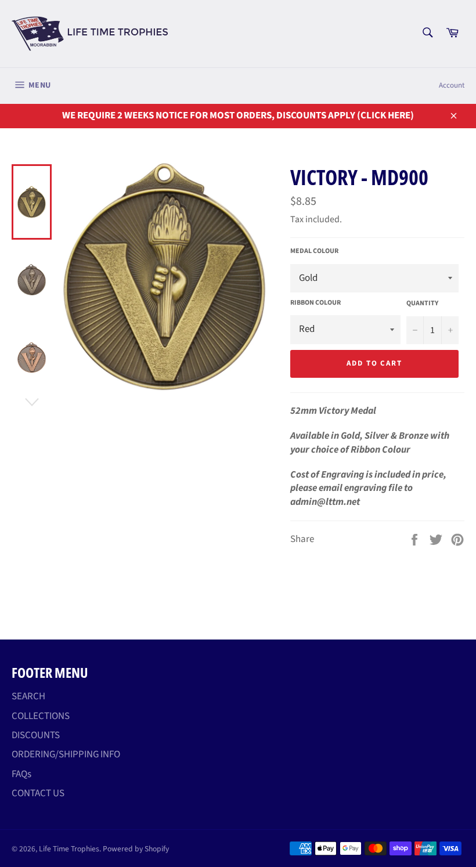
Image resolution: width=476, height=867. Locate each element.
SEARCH (28, 696)
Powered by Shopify (136, 848)
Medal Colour (314, 251)
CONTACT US (38, 793)
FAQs (21, 774)
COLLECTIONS (41, 716)
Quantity (422, 303)
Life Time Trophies (69, 848)
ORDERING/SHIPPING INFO (66, 754)
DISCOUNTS (36, 735)
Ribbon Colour (315, 303)
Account (451, 85)
